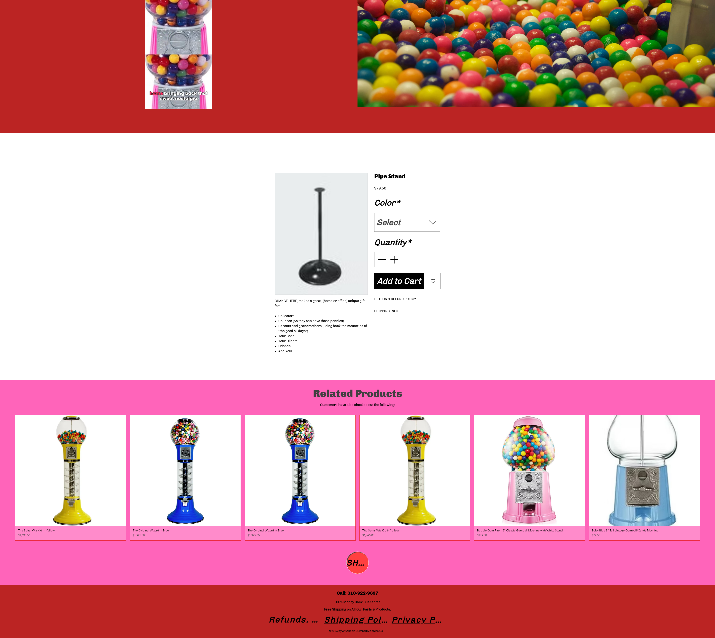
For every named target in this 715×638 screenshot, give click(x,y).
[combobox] (407, 222)
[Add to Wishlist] (433, 281)
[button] (207, 105)
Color (387, 203)
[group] (357, 478)
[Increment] (394, 259)
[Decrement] (381, 259)
